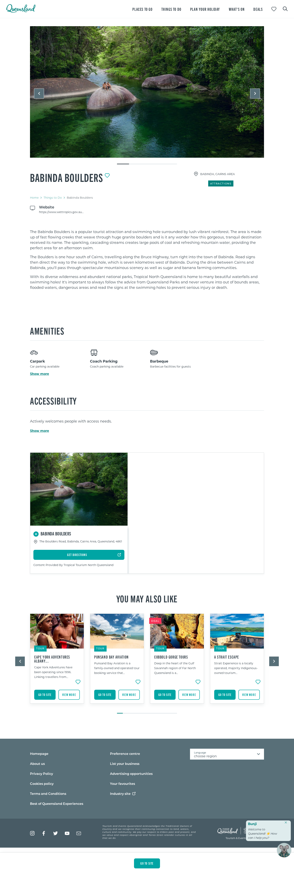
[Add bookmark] (107, 175)
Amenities (47, 330)
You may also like (147, 598)
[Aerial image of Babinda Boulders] (147, 92)
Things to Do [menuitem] (171, 9)
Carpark (37, 361)
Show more (39, 374)
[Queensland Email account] (78, 833)
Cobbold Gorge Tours (171, 657)
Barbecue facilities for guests (170, 366)
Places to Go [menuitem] (142, 9)
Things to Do (53, 197)
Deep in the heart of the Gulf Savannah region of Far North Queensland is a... (175, 668)
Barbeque (159, 361)
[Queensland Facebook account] (44, 833)
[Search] (285, 8)
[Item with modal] (147, 92)
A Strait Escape (226, 657)
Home (34, 197)
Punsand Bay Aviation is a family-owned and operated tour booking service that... (117, 668)
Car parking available (44, 366)
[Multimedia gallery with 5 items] (147, 95)
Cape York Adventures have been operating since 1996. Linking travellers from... (53, 672)
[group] (57, 662)
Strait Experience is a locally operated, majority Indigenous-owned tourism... (236, 668)
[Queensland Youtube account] (67, 833)
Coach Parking (104, 361)
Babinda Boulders (66, 177)
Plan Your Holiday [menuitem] (205, 9)
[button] (39, 94)
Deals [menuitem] (258, 9)
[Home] (20, 11)
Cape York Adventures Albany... (52, 659)
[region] (147, 259)
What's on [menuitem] (237, 9)
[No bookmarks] (273, 9)
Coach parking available (106, 366)
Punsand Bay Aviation (111, 657)
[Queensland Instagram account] (32, 833)
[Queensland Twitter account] (55, 833)
